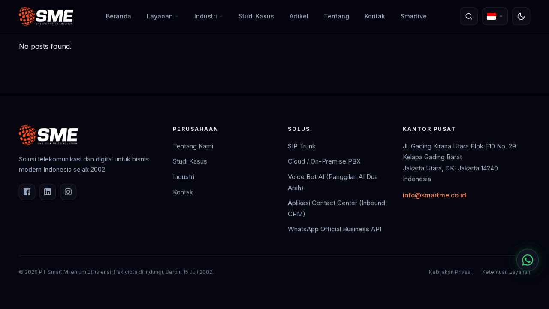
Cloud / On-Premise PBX (324, 161)
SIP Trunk (302, 146)
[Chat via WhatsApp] (527, 260)
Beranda (118, 16)
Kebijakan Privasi (450, 272)
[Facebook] (27, 192)
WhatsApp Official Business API (334, 229)
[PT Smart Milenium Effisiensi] (46, 16)
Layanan (160, 16)
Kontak (375, 16)
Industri (205, 16)
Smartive (414, 16)
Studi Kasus (256, 16)
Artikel (299, 16)
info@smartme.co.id (434, 195)
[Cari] (469, 16)
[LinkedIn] (47, 192)
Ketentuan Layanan (506, 272)
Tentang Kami (193, 146)
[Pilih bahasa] (495, 16)
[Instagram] (68, 192)
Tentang (336, 16)
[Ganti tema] (521, 16)
